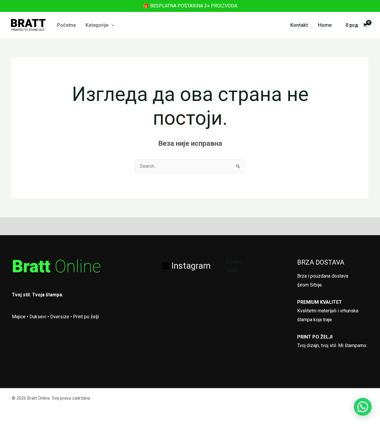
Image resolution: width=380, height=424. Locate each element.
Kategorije (97, 25)
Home (325, 25)
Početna (66, 25)
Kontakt (299, 25)
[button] (111, 25)
